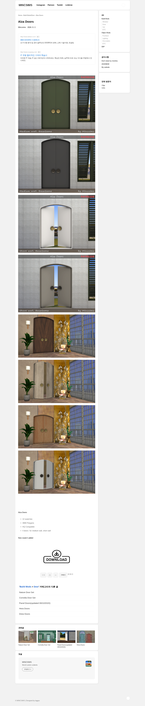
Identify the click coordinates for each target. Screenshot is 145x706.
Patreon (51, 5)
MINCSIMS (25, 5)
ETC (104, 30)
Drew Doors (24, 614)
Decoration (106, 41)
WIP (103, 47)
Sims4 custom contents (29, 665)
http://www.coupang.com (28, 52)
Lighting (105, 38)
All (103, 15)
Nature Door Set (26, 592)
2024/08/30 (105, 64)
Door (36, 587)
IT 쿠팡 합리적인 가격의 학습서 (33, 55)
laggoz (37, 700)
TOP (128, 698)
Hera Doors (24, 608)
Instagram (41, 5)
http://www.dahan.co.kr (28, 36)
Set (104, 27)
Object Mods (106, 33)
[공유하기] (49, 575)
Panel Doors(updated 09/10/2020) (34, 603)
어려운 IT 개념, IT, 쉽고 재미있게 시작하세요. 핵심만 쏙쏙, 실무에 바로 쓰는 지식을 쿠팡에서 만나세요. (56, 59)
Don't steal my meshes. (110, 61)
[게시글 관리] (55, 575)
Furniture (106, 36)
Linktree (68, 5)
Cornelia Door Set (27, 598)
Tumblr (60, 5)
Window (105, 22)
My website (106, 67)
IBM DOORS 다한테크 (29, 40)
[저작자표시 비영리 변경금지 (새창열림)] (70, 574)
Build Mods (25, 587)
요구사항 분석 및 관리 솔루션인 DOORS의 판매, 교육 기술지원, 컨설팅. (47, 43)
